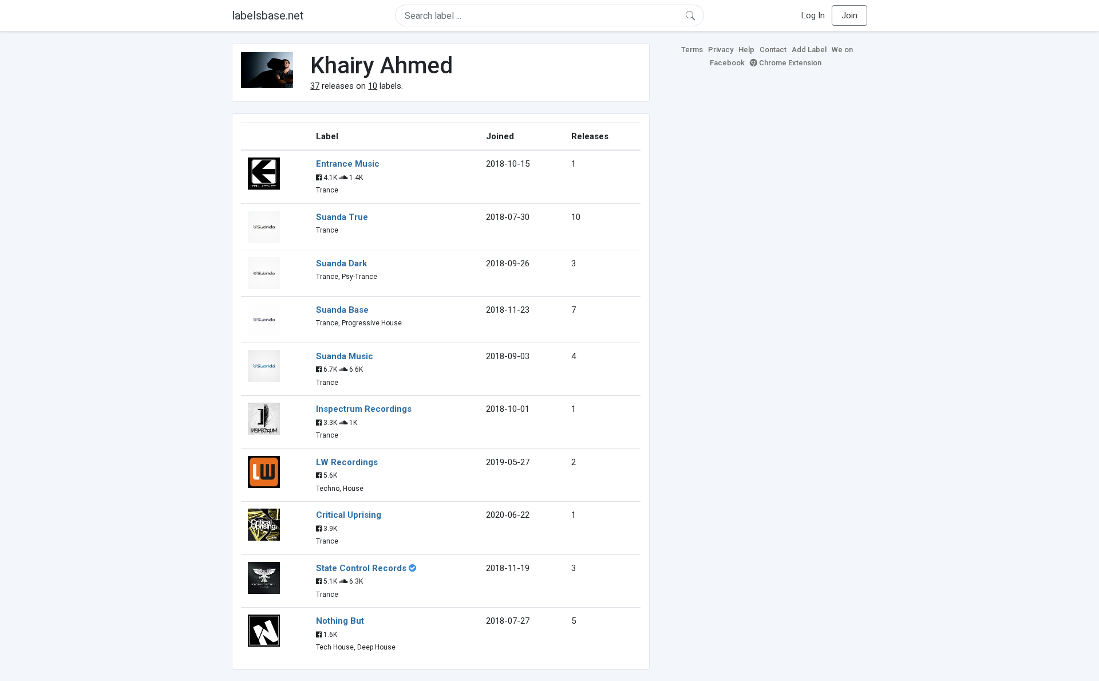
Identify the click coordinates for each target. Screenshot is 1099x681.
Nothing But (340, 621)
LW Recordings (347, 462)
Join (849, 15)
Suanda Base (342, 310)
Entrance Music (347, 164)
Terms (692, 49)
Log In (813, 15)
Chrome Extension (789, 62)
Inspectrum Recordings (364, 409)
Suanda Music (344, 356)
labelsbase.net (268, 15)
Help (746, 49)
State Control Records (361, 568)
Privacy (720, 49)
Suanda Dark (341, 263)
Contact (773, 49)
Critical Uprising (348, 515)
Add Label (809, 49)
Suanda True (342, 217)
